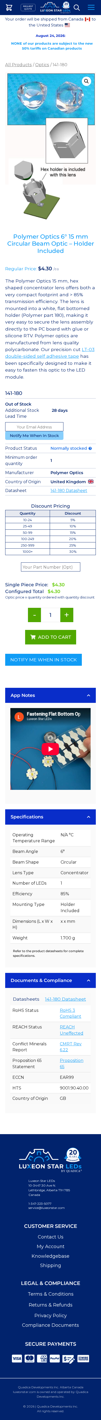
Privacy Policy (50, 1315)
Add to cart (54, 637)
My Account (50, 1246)
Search (77, 7)
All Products (18, 64)
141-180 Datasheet (69, 490)
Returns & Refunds (51, 1305)
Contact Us (50, 1237)
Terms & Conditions (51, 1294)
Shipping (50, 1265)
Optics (42, 64)
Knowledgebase (50, 1256)
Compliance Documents (50, 1325)
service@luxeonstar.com (46, 1208)
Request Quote (28, 7)
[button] (86, 81)
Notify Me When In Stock (34, 435)
